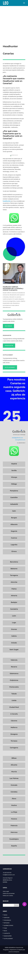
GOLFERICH (8, 326)
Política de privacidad (8, 893)
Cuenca (14, 538)
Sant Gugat (14, 649)
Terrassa (14, 741)
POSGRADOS (7, 920)
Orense (14, 629)
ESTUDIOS (6, 923)
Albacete (14, 524)
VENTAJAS (6, 917)
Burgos (14, 518)
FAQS (5, 928)
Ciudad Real (14, 707)
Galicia (14, 636)
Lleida (14, 700)
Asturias (14, 582)
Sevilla (14, 470)
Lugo (14, 622)
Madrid (14, 464)
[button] (24, 904)
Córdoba (14, 792)
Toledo (14, 694)
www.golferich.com (20, 439)
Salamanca (14, 673)
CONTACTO (7, 933)
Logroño (14, 545)
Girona (14, 551)
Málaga (14, 484)
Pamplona (14, 491)
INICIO (5, 915)
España (14, 846)
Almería (14, 595)
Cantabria (14, 609)
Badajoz (14, 602)
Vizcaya (14, 477)
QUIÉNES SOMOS (8, 925)
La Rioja (14, 812)
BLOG (5, 930)
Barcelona (14, 562)
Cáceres (14, 721)
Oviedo (14, 643)
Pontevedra (14, 687)
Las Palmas (14, 778)
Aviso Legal (6, 891)
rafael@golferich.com (17, 437)
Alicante (14, 765)
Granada (14, 785)
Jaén (14, 511)
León (14, 616)
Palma (14, 589)
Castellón (14, 497)
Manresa (14, 832)
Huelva (14, 805)
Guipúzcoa (14, 680)
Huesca (14, 819)
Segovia (14, 531)
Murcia (14, 772)
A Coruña (14, 714)
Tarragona (14, 575)
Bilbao (14, 758)
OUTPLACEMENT (10, 367)
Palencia (14, 825)
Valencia (14, 660)
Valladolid (14, 504)
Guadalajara (14, 839)
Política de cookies (8, 895)
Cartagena (14, 748)
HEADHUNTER (9, 345)
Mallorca (14, 727)
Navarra (14, 667)
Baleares (14, 569)
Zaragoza (14, 734)
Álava (14, 798)
